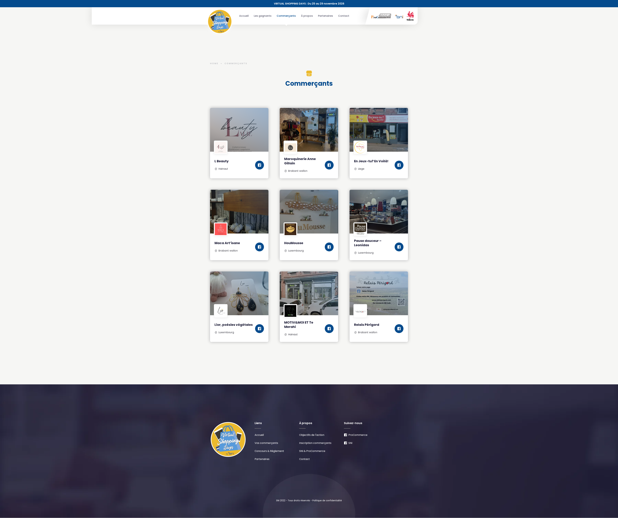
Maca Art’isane (227, 243)
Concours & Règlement (269, 451)
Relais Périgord (366, 324)
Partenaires (325, 16)
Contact (343, 16)
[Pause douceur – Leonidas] (379, 212)
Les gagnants (263, 16)
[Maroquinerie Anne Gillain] (309, 130)
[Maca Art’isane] (239, 212)
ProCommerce (357, 435)
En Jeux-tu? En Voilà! (371, 161)
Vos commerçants (266, 443)
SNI (350, 443)
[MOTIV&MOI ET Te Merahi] (309, 293)
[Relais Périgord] (379, 293)
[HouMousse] (309, 212)
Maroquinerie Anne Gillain (300, 161)
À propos (307, 16)
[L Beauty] (239, 130)
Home (214, 63)
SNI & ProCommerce (312, 451)
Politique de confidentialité (327, 500)
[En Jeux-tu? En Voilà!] (379, 130)
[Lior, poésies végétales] (239, 293)
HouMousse (293, 243)
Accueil (244, 16)
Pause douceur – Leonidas (367, 242)
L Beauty (222, 161)
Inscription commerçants (315, 443)
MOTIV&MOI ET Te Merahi (298, 324)
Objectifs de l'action (311, 435)
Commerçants (286, 16)
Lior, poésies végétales (234, 324)
